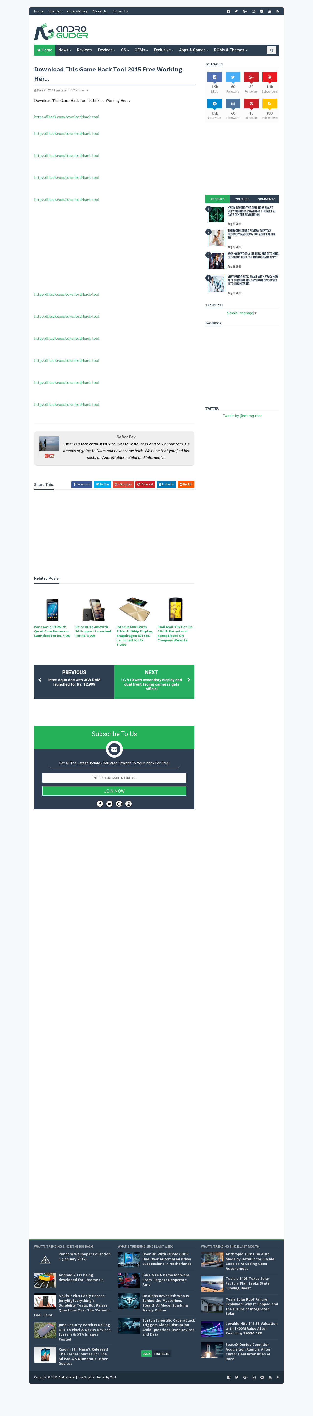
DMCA (147, 1353)
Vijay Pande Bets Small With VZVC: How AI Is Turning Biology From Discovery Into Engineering (253, 280)
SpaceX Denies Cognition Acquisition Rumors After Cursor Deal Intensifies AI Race (248, 1351)
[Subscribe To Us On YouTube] (128, 803)
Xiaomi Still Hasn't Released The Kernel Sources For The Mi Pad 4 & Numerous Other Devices (83, 1356)
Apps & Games (192, 50)
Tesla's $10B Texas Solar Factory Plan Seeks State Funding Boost (248, 1283)
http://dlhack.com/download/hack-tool (66, 116)
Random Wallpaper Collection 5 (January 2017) (85, 1256)
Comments (266, 199)
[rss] (277, 11)
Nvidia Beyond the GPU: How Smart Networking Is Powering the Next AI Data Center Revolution (251, 211)
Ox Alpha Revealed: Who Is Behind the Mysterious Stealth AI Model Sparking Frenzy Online (165, 1302)
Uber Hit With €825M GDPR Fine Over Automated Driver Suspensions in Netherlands (166, 1259)
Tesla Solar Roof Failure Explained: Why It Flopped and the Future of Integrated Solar (252, 1306)
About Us (99, 11)
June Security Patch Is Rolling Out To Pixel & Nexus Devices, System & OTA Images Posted (85, 1332)
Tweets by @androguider (242, 416)
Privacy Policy (77, 11)
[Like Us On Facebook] (99, 803)
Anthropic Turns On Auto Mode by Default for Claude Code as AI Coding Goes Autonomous (250, 1261)
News (63, 50)
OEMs (140, 50)
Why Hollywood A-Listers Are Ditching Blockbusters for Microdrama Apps (253, 255)
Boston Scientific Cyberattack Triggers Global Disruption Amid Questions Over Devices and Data (168, 1327)
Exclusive (162, 50)
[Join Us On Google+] (119, 803)
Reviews (84, 50)
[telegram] (261, 11)
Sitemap (55, 11)
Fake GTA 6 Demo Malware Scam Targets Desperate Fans (165, 1280)
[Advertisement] (190, 30)
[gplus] (245, 11)
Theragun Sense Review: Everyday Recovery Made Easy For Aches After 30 (251, 234)
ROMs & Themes (229, 50)
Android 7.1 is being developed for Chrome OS (81, 1277)
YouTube (242, 199)
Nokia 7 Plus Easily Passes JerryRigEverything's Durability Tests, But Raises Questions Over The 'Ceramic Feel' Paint (72, 1305)
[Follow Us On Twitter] (109, 803)
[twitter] (236, 11)
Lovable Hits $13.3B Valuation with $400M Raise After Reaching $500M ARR (252, 1328)
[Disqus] (114, 960)
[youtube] (269, 11)
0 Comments (79, 90)
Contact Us (120, 11)
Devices (105, 50)
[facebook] (228, 11)
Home (39, 11)
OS (123, 50)
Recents (217, 199)
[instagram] (253, 11)
